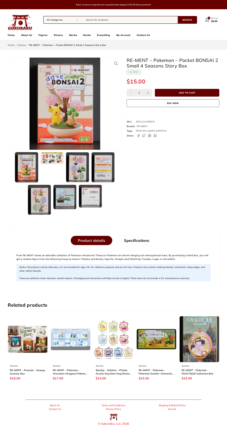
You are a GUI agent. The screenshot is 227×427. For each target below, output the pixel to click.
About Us (26, 35)
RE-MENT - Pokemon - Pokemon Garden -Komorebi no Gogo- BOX (156, 374)
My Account (123, 35)
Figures (43, 35)
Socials (172, 409)
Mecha (73, 35)
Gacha (87, 35)
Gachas (22, 45)
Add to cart (187, 92)
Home (11, 35)
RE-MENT (142, 126)
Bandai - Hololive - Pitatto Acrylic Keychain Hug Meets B (112, 374)
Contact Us (143, 35)
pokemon (161, 130)
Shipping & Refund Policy (172, 405)
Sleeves (58, 35)
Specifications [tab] (136, 240)
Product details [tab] (91, 240)
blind (139, 130)
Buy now (173, 103)
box (145, 130)
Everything (103, 35)
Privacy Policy (113, 409)
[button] (116, 63)
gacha (151, 130)
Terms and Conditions (114, 405)
